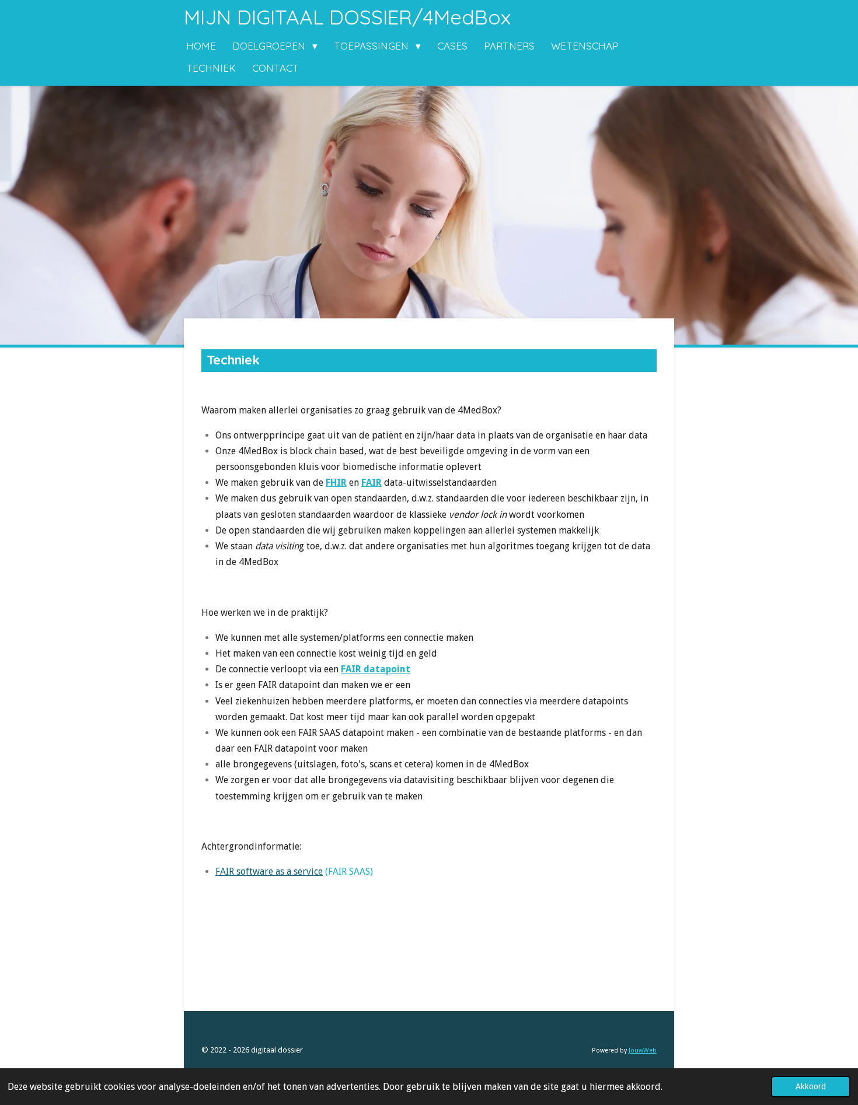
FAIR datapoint (375, 669)
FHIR (336, 482)
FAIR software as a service (269, 871)
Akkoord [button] (811, 1086)
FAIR (371, 482)
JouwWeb (643, 1050)
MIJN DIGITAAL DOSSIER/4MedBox (347, 17)
